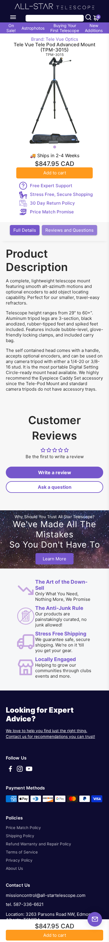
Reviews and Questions (69, 230)
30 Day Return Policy (52, 203)
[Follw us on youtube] (29, 770)
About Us (14, 868)
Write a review (54, 472)
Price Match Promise (52, 212)
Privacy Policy (19, 860)
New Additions (94, 28)
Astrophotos (33, 28)
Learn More (54, 559)
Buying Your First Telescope (64, 28)
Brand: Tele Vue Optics (54, 39)
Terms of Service (22, 852)
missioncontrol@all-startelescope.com (45, 895)
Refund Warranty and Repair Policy (38, 844)
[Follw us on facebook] (10, 770)
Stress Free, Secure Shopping (61, 194)
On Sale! (11, 28)
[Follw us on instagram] (19, 770)
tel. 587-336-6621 (25, 904)
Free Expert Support (51, 185)
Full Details (24, 230)
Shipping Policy (20, 835)
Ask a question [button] (55, 487)
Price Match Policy (23, 827)
